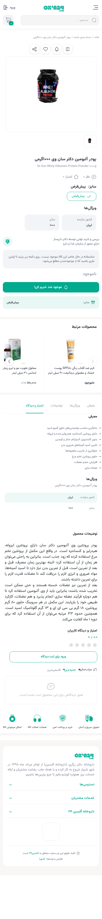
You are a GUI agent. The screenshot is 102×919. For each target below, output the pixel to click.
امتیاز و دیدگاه (34, 406)
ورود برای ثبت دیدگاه (53, 657)
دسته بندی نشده (82, 37)
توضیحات (57, 406)
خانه (97, 37)
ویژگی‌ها (75, 406)
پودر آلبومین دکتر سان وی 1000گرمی (51, 37)
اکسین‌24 (34, 853)
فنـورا (42, 859)
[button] (9, 361)
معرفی (91, 406)
